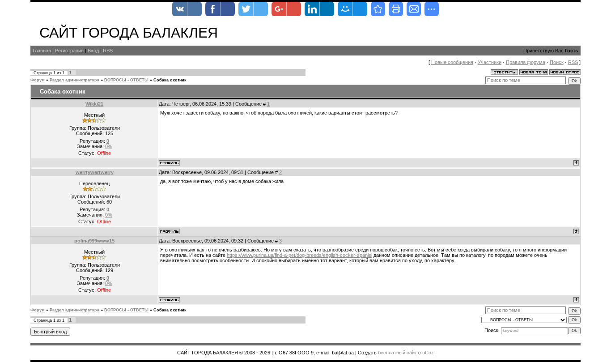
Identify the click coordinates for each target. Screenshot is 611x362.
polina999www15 (94, 240)
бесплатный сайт (397, 352)
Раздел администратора (74, 80)
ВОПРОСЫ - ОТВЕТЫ (126, 80)
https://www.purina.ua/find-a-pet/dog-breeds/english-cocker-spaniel (299, 255)
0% (108, 146)
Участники (489, 62)
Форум (37, 80)
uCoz (428, 352)
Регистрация (69, 50)
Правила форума (525, 62)
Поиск (557, 62)
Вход (93, 50)
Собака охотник (170, 80)
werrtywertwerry (95, 172)
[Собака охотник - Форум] (378, 9)
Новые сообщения (452, 62)
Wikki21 (94, 103)
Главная (42, 50)
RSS (108, 50)
